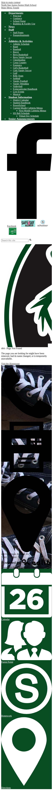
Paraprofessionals (21, 35)
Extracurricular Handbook (25, 89)
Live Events (18, 91)
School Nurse (19, 21)
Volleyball (17, 86)
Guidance (17, 18)
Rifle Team (18, 76)
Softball (16, 78)
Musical (16, 94)
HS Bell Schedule (21, 113)
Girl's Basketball (20, 68)
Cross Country (19, 62)
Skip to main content (10, 2)
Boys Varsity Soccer (22, 57)
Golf (15, 73)
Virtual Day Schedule (29, 116)
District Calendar (21, 100)
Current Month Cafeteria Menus (28, 108)
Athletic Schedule (21, 44)
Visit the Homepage (10, 363)
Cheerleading (19, 60)
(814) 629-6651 (15, 420)
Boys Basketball (20, 54)
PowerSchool (19, 105)
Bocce (16, 52)
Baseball (17, 49)
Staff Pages (18, 32)
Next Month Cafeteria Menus (32, 110)
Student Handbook (21, 102)
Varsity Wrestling (21, 83)
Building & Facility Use (24, 23)
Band (15, 46)
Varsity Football (20, 81)
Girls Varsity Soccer (22, 70)
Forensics (17, 65)
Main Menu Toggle (10, 7)
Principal (17, 16)
